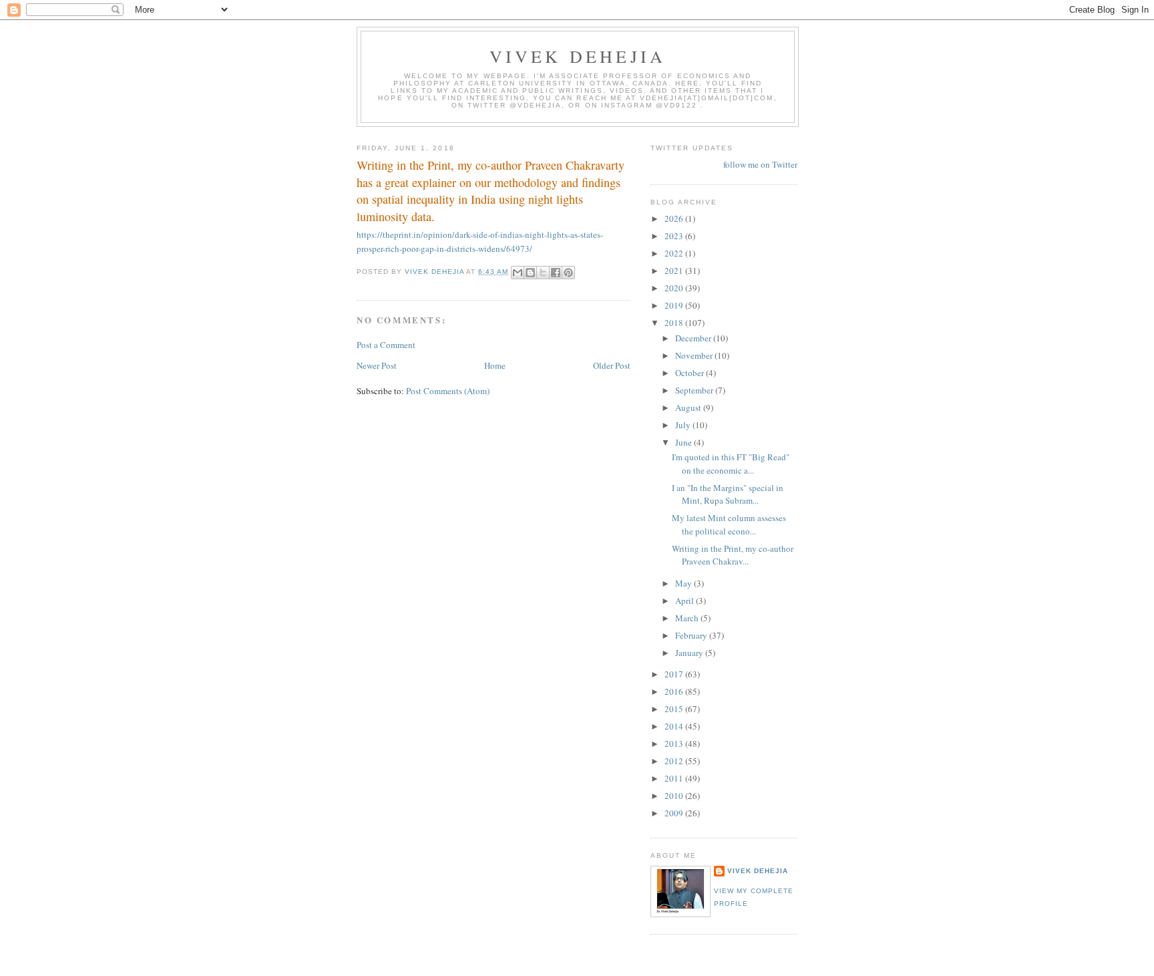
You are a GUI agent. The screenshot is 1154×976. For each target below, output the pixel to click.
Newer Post (377, 365)
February (692, 635)
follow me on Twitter (760, 164)
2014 (674, 726)
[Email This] (517, 272)
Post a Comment (386, 345)
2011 (674, 778)
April (685, 601)
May (684, 583)
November (695, 355)
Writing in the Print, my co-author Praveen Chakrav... (732, 555)
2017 (674, 674)
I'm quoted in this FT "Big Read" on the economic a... (730, 463)
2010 (674, 796)
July (684, 425)
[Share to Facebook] (555, 272)
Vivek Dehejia (757, 870)
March (688, 618)
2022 (674, 253)
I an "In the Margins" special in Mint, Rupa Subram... (727, 494)
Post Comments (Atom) (448, 391)
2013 (674, 744)
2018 (674, 323)
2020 (674, 288)
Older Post (611, 365)
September (695, 390)
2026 (674, 218)
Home (495, 365)
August (689, 407)
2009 (674, 813)
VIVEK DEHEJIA (578, 56)
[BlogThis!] (530, 272)
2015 (674, 709)
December (694, 338)
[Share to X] (543, 272)
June (684, 442)
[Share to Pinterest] (568, 272)
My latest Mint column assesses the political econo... (729, 524)
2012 (674, 761)
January (690, 653)
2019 (674, 305)
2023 (674, 236)
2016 (674, 691)
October (690, 373)
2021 (674, 271)
